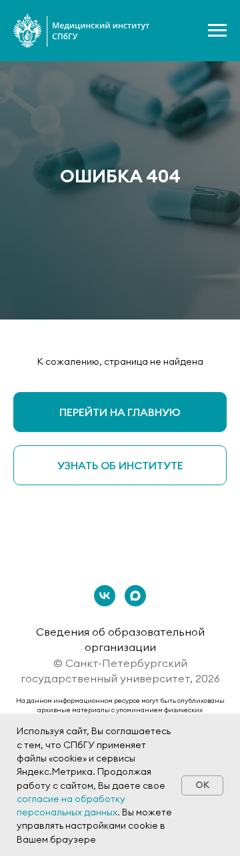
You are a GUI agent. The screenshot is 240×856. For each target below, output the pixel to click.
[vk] (104, 595)
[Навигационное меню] (217, 30)
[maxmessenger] (135, 595)
